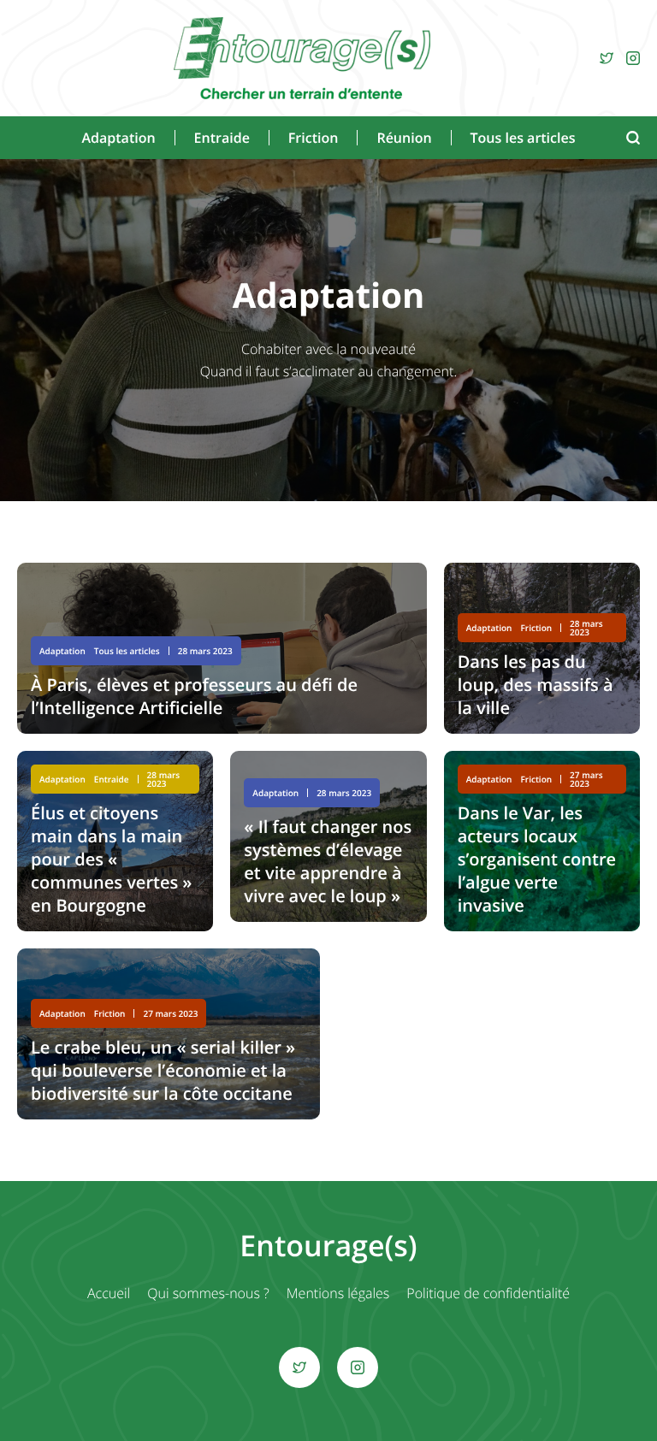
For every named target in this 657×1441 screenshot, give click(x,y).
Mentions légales (338, 1293)
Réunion (403, 137)
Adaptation (118, 137)
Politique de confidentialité (488, 1293)
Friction (313, 137)
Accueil (108, 1293)
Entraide (222, 137)
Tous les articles (523, 137)
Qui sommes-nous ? (208, 1293)
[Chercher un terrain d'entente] (302, 58)
